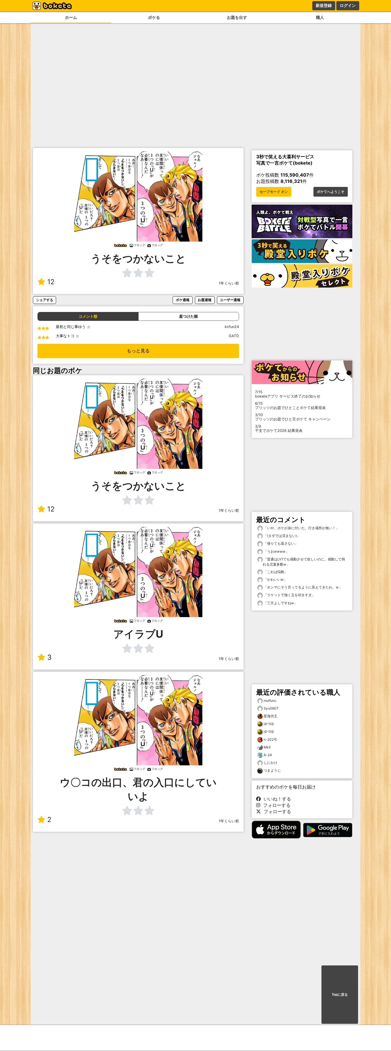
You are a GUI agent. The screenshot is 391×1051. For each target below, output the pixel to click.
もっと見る (138, 350)
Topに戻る (340, 995)
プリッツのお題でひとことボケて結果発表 (290, 405)
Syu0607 (271, 708)
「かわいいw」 (275, 579)
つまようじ (272, 770)
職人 (320, 17)
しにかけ (270, 762)
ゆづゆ (269, 724)
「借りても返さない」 (280, 543)
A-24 (268, 755)
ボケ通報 (182, 300)
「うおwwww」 (276, 551)
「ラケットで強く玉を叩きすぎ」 (289, 595)
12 (51, 282)
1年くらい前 (229, 283)
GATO (234, 336)
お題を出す (237, 17)
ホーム (71, 17)
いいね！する (276, 799)
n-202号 (270, 739)
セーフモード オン (274, 192)
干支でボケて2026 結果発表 (279, 428)
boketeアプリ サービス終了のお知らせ (287, 394)
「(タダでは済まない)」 (281, 536)
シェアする (44, 300)
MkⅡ (267, 747)
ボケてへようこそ (330, 192)
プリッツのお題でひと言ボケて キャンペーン (293, 417)
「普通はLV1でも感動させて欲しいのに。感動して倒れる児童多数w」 (304, 561)
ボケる (154, 17)
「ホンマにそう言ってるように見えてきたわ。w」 (302, 587)
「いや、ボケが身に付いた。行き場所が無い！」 (301, 528)
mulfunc (270, 700)
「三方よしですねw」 (280, 603)
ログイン (348, 5)
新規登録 (324, 5)
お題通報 (205, 300)
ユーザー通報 (230, 300)
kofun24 (232, 327)
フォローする (275, 805)
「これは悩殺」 (275, 572)
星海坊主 (270, 716)
